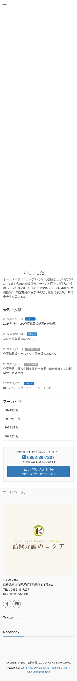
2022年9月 (11, 427)
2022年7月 (11, 436)
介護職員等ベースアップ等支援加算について (32, 353)
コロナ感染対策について (19, 338)
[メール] (17, 604)
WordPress (27, 667)
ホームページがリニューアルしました (27, 388)
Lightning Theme (48, 667)
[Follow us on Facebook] (7, 604)
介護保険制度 (32, 349)
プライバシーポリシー (17, 492)
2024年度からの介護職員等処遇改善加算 (29, 323)
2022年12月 (12, 418)
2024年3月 (11, 410)
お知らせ (30, 319)
